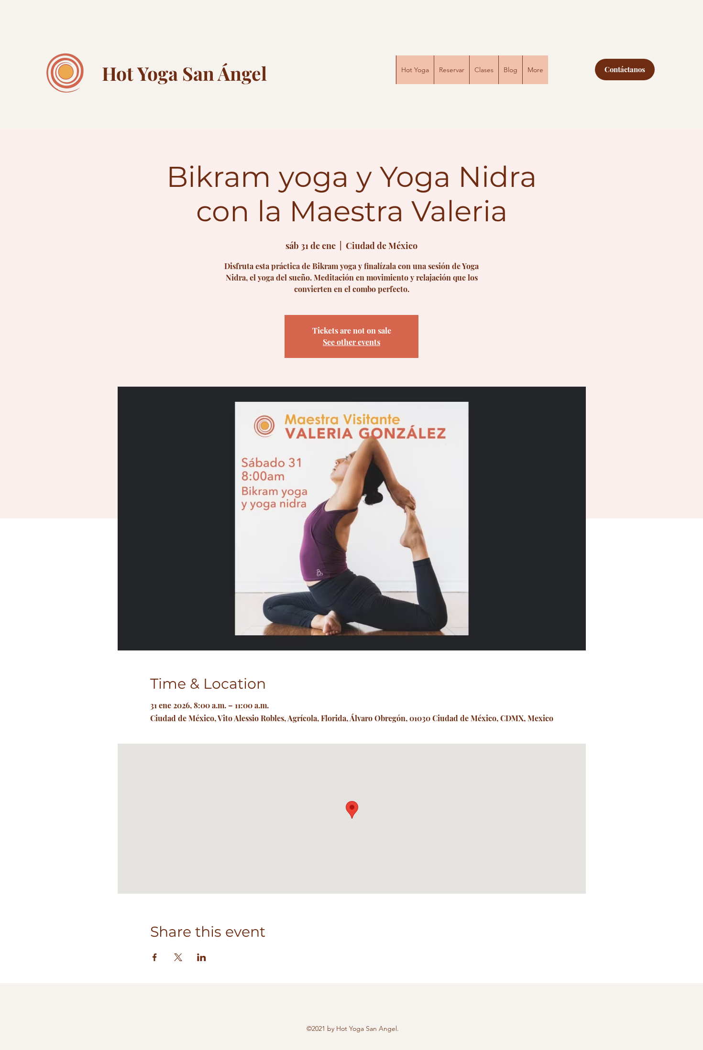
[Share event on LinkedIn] (201, 957)
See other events (351, 342)
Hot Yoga (142, 73)
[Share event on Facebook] (154, 957)
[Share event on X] (178, 957)
